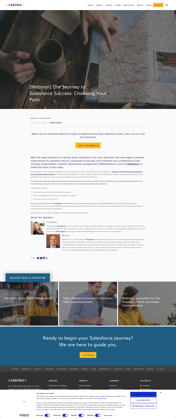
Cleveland (61, 369)
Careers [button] (149, 5)
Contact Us (158, 5)
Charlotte (26, 369)
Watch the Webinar (87, 145)
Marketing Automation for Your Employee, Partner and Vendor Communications (141, 301)
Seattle (150, 369)
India (93, 369)
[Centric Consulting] (15, 6)
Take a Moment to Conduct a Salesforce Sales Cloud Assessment (88, 299)
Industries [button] (108, 5)
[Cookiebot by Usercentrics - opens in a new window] (24, 415)
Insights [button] (118, 5)
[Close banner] (160, 392)
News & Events (116, 389)
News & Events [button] (128, 5)
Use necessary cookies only (143, 406)
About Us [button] (140, 5)
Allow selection (143, 400)
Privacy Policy (102, 398)
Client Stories (85, 385)
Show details (108, 415)
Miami (128, 369)
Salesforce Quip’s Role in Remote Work (28, 298)
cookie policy (77, 409)
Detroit (84, 369)
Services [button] (90, 5)
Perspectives (84, 389)
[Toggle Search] (166, 5)
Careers (113, 385)
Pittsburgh (139, 369)
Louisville (118, 369)
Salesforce (133, 164)
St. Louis (160, 369)
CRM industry (61, 231)
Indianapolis (104, 369)
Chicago (37, 369)
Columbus (73, 369)
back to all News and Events (41, 118)
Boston (15, 369)
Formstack (58, 203)
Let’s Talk (87, 355)
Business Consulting (58, 385)
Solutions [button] (99, 5)
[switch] (65, 415)
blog (6, 293)
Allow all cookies (143, 394)
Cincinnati (49, 369)
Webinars (56, 122)
